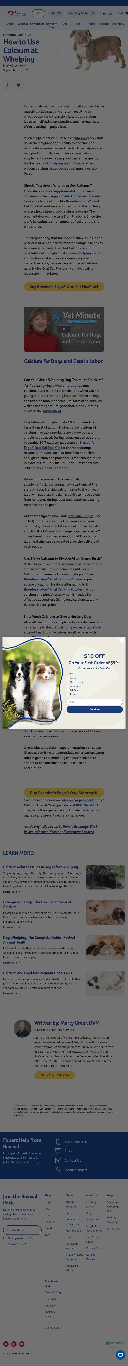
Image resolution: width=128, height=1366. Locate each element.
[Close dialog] (122, 640)
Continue (95, 709)
